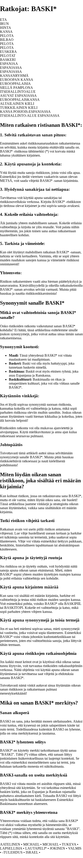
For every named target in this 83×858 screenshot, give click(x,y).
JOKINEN (57, 848)
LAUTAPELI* (36, 848)
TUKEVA (69, 844)
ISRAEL (32, 852)
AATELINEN (10, 844)
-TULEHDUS (12, 852)
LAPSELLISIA (11, 848)
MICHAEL (31, 844)
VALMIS (74, 848)
